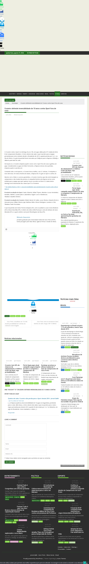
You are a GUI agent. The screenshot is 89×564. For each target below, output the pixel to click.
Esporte (18, 316)
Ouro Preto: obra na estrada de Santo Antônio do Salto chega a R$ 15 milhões (46, 322)
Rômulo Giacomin (18, 115)
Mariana (36, 383)
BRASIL (46, 94)
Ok (85, 563)
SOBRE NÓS (64, 94)
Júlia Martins (48, 526)
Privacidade (61, 549)
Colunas (7, 541)
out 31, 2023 (65, 323)
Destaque (13, 316)
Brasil (62, 347)
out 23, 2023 (21, 525)
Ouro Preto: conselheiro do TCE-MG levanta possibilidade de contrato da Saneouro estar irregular (16, 323)
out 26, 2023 (21, 502)
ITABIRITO (25, 94)
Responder (11, 412)
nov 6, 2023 (9, 360)
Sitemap (74, 547)
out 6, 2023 (76, 394)
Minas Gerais (8, 522)
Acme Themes (61, 558)
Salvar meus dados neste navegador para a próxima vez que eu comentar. (28, 458)
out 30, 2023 (48, 524)
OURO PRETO (12, 94)
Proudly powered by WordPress (33, 558)
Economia (67, 347)
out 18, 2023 (76, 373)
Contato (60, 547)
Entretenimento (23, 520)
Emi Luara (20, 483)
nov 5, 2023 (27, 360)
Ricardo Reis (76, 352)
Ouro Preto (44, 384)
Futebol (57, 94)
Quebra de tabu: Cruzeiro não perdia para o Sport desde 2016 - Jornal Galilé (33, 398)
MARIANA (19, 94)
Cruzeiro (7, 316)
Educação (67, 370)
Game (20, 541)
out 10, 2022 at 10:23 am (16, 401)
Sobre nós (67, 547)
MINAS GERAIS (40, 94)
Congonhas (31, 94)
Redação (75, 208)
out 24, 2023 (75, 503)
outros (14, 522)
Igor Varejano (17, 360)
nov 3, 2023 (45, 360)
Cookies (68, 549)
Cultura (22, 497)
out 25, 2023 (76, 350)
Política (51, 94)
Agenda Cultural (9, 497)
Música (7, 499)
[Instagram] (6, 229)
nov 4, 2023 (76, 206)
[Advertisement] (44, 79)
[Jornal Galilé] (6, 93)
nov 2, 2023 (21, 481)
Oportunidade (74, 347)
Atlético (7, 383)
